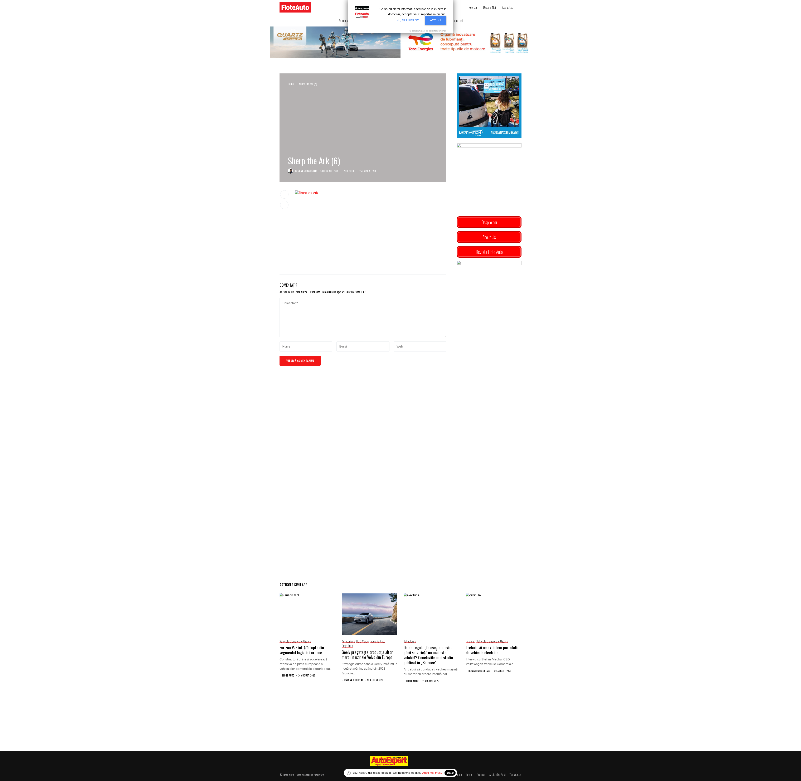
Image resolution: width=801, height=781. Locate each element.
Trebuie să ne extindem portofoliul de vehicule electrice (492, 650)
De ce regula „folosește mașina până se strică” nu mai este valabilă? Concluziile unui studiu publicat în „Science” (428, 655)
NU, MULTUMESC (408, 20)
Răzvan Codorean (353, 680)
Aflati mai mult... (432, 772)
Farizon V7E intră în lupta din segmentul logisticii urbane (302, 650)
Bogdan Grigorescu (306, 171)
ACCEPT (435, 20)
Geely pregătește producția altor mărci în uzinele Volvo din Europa (367, 654)
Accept (450, 773)
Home (291, 84)
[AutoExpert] (389, 761)
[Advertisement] (370, 229)
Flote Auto (288, 675)
